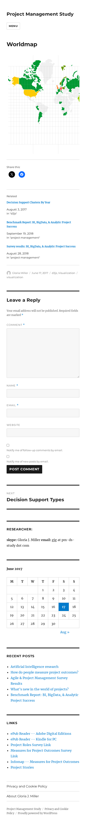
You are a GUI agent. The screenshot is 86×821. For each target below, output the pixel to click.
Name (12, 385)
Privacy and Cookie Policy (27, 786)
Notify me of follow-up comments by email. (35, 450)
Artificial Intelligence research (35, 667)
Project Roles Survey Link (31, 745)
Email (13, 405)
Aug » (64, 632)
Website (13, 424)
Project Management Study (40, 14)
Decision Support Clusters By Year (28, 202)
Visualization (66, 273)
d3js (54, 273)
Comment (16, 325)
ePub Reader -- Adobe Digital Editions (41, 734)
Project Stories (22, 767)
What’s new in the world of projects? (40, 689)
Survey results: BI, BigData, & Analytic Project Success (41, 246)
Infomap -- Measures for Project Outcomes (45, 762)
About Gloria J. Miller (23, 796)
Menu (13, 26)
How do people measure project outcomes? (44, 672)
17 (63, 607)
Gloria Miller (20, 273)
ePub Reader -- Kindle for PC (33, 739)
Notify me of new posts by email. (28, 461)
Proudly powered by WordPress (37, 813)
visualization (15, 277)
